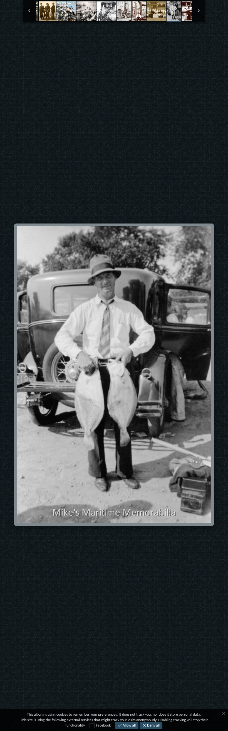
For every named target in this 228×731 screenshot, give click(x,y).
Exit (80, 36)
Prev (64, 36)
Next (164, 36)
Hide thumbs (114, 36)
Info (130, 36)
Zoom (97, 36)
